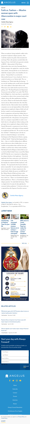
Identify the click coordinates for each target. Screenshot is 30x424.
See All (24, 243)
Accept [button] (3, 421)
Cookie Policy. (4, 418)
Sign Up (26, 366)
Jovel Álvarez (23, 235)
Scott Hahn (3, 228)
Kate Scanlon (4, 315)
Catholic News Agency (7, 22)
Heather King (13, 235)
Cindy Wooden (5, 332)
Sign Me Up (4, 364)
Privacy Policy (21, 416)
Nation (3, 7)
